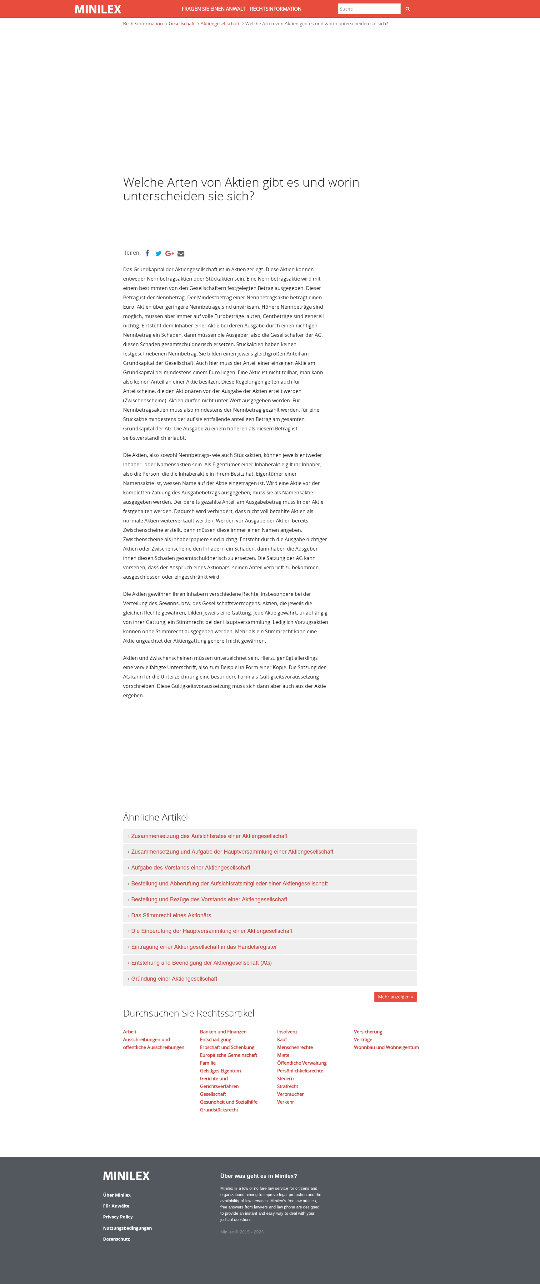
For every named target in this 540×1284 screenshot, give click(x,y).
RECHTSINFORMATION (276, 8)
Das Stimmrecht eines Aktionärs (171, 915)
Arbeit (129, 1031)
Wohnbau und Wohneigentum (386, 1047)
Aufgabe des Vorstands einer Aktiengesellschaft (190, 867)
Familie (208, 1063)
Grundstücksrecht (219, 1109)
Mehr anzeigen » (395, 997)
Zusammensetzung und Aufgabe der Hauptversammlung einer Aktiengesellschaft (232, 851)
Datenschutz (116, 1239)
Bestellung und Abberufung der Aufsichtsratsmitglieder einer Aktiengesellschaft (229, 883)
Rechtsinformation (143, 23)
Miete (283, 1055)
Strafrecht (287, 1086)
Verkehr (285, 1102)
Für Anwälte (116, 1206)
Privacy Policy (118, 1217)
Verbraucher (290, 1094)
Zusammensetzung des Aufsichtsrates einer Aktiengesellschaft (209, 835)
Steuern (285, 1078)
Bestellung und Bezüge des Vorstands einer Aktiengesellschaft (209, 899)
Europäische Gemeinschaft (228, 1055)
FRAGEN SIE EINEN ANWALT (214, 8)
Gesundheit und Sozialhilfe (229, 1102)
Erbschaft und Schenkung (227, 1047)
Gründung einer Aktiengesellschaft (174, 978)
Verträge (363, 1039)
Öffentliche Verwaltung (302, 1063)
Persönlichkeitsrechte (300, 1070)
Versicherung (368, 1031)
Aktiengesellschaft (220, 23)
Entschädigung (215, 1039)
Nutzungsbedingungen (127, 1228)
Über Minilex (117, 1195)
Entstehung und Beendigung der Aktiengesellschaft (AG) (201, 962)
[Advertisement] (173, 61)
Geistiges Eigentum (220, 1070)
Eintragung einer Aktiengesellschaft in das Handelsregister (204, 946)
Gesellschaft (182, 23)
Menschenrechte (295, 1047)
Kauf (282, 1039)
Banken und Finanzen (223, 1031)
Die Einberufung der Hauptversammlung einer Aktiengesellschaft (211, 930)
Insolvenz (287, 1031)
